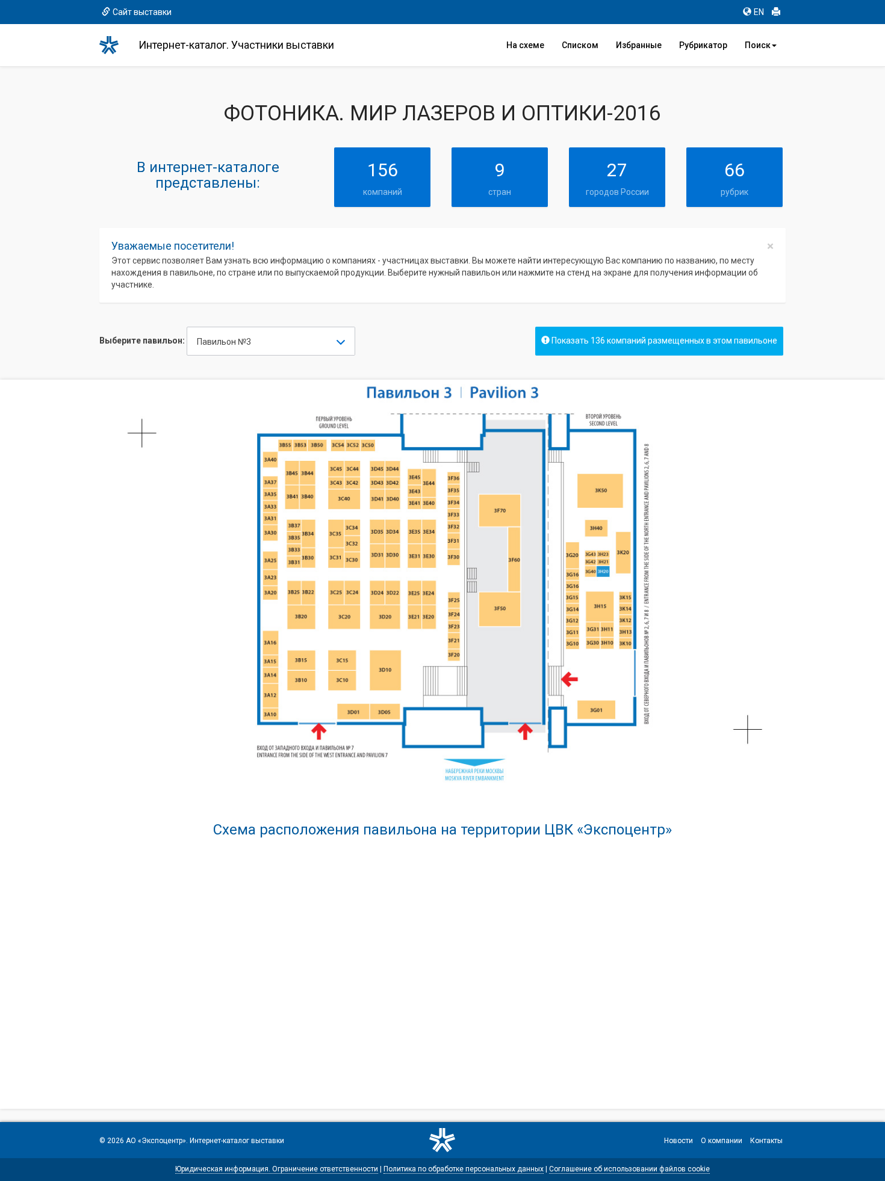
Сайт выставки (142, 12)
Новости (678, 1140)
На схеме (525, 45)
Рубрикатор (703, 45)
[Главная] (114, 45)
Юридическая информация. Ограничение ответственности (276, 1169)
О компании (721, 1140)
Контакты (766, 1140)
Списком (580, 45)
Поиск (758, 45)
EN (759, 12)
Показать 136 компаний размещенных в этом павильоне (663, 340)
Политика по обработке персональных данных (464, 1169)
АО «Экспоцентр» (156, 1140)
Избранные (639, 45)
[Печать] (776, 12)
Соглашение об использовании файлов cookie (629, 1169)
